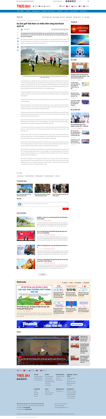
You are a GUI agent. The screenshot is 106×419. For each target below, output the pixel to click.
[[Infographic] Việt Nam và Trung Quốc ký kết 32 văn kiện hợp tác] (71, 304)
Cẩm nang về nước (49, 380)
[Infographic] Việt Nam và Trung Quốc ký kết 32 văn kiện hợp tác (71, 310)
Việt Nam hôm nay (74, 11)
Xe (82, 17)
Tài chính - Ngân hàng (47, 17)
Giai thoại (58, 378)
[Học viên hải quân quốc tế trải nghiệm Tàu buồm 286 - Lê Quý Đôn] (80, 117)
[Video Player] (43, 350)
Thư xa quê (47, 383)
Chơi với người (59, 380)
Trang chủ (20, 20)
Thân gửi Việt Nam (38, 380)
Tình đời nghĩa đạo (71, 378)
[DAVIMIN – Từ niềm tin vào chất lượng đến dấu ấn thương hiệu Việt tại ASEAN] (26, 222)
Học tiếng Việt (48, 385)
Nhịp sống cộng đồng (49, 381)
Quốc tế (66, 11)
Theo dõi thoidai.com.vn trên (57, 29)
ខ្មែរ (81, 6)
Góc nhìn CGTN (48, 394)
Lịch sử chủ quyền (71, 396)
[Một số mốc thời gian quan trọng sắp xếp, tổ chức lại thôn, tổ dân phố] (71, 288)
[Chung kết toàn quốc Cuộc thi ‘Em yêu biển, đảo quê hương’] (85, 141)
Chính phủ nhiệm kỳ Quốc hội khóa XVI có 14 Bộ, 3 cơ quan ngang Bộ (83, 310)
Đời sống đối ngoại (60, 376)
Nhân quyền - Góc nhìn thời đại (48, 11)
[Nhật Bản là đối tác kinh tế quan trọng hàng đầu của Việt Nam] (83, 288)
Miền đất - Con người (71, 391)
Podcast (36, 6)
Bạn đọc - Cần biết (47, 220)
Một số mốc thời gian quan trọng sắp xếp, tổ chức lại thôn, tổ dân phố (71, 294)
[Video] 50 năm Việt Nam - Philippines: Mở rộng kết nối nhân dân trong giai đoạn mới (84, 359)
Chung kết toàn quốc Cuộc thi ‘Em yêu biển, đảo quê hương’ (75, 141)
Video (71, 282)
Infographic (86, 282)
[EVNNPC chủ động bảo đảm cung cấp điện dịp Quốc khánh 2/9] (26, 250)
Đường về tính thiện (71, 381)
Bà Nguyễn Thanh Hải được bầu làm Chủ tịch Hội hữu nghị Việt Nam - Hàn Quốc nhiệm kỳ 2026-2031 (80, 76)
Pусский (75, 6)
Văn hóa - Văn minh (49, 392)
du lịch (57, 176)
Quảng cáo (48, 6)
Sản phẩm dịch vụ (77, 17)
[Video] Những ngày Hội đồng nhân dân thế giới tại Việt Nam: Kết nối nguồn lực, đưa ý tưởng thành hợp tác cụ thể (84, 349)
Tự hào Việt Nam (48, 378)
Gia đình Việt (59, 11)
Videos (41, 6)
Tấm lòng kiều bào (49, 376)
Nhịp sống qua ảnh (71, 383)
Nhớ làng (36, 394)
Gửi (65, 208)
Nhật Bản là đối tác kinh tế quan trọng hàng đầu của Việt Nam (83, 294)
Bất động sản (69, 17)
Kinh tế (19, 17)
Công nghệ (87, 17)
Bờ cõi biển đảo (83, 11)
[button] (42, 350)
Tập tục (35, 396)
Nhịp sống (47, 391)
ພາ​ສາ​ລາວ (87, 6)
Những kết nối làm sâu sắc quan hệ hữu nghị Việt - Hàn (75, 95)
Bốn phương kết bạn (38, 376)
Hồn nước (36, 392)
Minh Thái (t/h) (27, 29)
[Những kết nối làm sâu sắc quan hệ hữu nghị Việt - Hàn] (85, 94)
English (63, 6)
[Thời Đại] (23, 6)
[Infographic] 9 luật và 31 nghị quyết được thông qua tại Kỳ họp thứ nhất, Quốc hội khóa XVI (58, 311)
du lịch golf (20, 176)
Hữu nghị (22, 11)
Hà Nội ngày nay (59, 391)
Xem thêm (43, 274)
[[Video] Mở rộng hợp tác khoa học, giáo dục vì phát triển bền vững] (75, 338)
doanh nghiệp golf (49, 176)
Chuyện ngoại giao (36, 11)
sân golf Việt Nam (30, 176)
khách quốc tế (40, 176)
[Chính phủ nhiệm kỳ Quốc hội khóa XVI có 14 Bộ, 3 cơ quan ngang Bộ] (83, 304)
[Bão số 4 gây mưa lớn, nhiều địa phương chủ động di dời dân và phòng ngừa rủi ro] (85, 132)
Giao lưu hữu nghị (71, 398)
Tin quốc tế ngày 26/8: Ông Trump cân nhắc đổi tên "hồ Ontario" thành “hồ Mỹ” (75, 85)
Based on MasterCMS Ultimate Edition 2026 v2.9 (27, 417)
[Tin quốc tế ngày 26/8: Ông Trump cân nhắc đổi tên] (85, 84)
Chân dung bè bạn (38, 378)
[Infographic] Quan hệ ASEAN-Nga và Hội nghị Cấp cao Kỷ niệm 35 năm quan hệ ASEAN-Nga (58, 295)
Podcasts (65, 282)
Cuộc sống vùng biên (71, 392)
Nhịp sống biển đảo (71, 394)
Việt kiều (27, 11)
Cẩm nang (69, 385)
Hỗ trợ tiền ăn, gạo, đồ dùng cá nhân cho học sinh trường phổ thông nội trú (33, 308)
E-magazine (78, 282)
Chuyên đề (74, 22)
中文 (69, 6)
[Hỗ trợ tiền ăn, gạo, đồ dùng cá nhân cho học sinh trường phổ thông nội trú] (34, 295)
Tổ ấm (35, 391)
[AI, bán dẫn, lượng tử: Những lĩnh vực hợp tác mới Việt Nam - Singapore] (85, 102)
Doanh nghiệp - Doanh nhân (59, 17)
